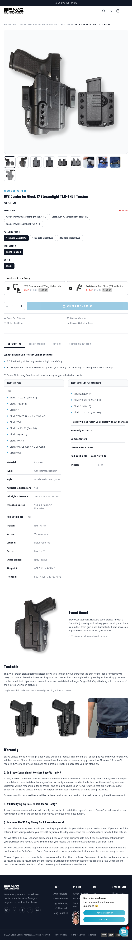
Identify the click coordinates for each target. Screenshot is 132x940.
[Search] (103, 11)
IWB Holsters (60, 893)
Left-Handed (60, 908)
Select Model (11, 210)
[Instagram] (7, 910)
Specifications (37, 343)
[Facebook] (22, 910)
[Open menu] (125, 11)
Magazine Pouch (12, 232)
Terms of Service (77, 935)
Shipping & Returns (80, 343)
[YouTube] (14, 910)
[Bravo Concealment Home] (14, 11)
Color (7, 259)
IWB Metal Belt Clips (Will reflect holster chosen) (105, 286)
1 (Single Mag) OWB (16, 237)
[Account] (111, 11)
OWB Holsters (60, 898)
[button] (123, 931)
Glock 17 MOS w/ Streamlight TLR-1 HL (26, 216)
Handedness (10, 246)
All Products (11, 24)
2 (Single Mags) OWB (70, 237)
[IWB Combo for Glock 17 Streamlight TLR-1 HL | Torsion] (9, 162)
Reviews (57, 343)
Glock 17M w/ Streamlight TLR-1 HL (70, 216)
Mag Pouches (60, 912)
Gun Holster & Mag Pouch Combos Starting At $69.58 (46, 24)
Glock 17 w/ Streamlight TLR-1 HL (23, 224)
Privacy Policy (61, 935)
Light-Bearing (60, 903)
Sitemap (92, 935)
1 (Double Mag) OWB (42, 237)
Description (14, 343)
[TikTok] (30, 910)
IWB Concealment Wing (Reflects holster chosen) (43, 286)
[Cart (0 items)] (118, 11)
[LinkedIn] (38, 910)
